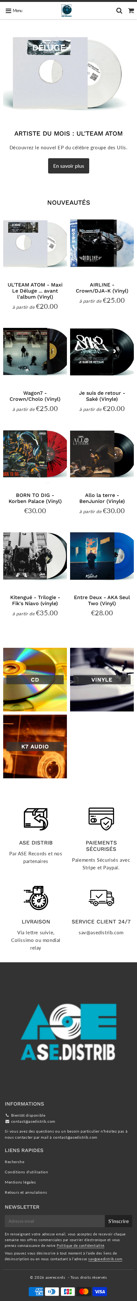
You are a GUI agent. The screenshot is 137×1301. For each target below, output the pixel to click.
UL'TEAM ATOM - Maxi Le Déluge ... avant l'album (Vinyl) (35, 291)
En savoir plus (68, 166)
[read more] (68, 73)
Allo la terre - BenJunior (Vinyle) (102, 498)
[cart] (131, 10)
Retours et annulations (26, 1192)
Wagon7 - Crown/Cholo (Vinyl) (35, 396)
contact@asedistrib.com (33, 1121)
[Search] (119, 10)
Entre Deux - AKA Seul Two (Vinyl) (102, 600)
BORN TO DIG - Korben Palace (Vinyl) (35, 498)
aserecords (55, 1277)
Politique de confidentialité (80, 1245)
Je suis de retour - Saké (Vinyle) (102, 396)
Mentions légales (20, 1182)
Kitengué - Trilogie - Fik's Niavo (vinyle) (35, 600)
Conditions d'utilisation (26, 1172)
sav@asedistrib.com (105, 1259)
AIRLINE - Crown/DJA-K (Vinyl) (102, 288)
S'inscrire (118, 1221)
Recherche (14, 1161)
